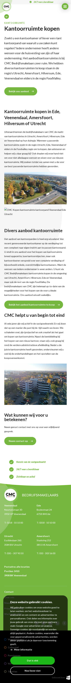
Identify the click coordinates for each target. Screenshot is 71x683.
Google (19, 625)
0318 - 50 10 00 (15, 522)
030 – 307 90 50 (15, 553)
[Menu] (65, 6)
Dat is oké (32, 660)
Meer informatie (23, 649)
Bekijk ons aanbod (19, 91)
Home (6, 16)
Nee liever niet (33, 670)
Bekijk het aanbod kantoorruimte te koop (32, 304)
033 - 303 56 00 (47, 553)
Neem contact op (18, 441)
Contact (9, 591)
